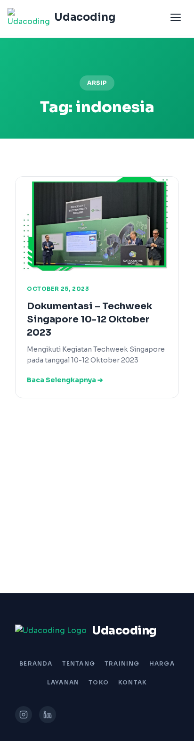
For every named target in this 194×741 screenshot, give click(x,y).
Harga (162, 663)
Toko (99, 682)
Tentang (78, 663)
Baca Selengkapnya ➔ (65, 380)
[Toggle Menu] (175, 17)
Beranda (35, 663)
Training (122, 663)
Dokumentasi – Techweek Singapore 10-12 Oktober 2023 (89, 319)
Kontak (132, 682)
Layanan (63, 682)
